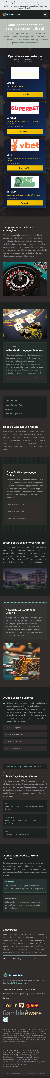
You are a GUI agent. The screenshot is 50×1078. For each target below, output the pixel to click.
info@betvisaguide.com (19, 983)
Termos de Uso (9, 989)
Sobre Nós (41, 994)
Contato (6, 998)
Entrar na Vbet (25, 168)
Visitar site (25, 94)
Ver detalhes (25, 131)
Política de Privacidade (26, 989)
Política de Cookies (10, 994)
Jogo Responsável (27, 994)
